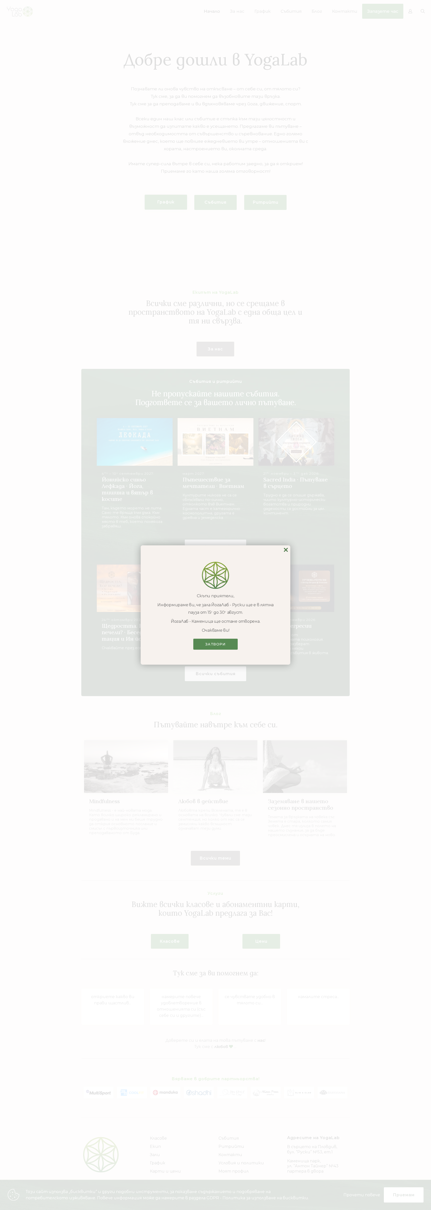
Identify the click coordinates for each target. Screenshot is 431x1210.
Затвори (215, 644)
